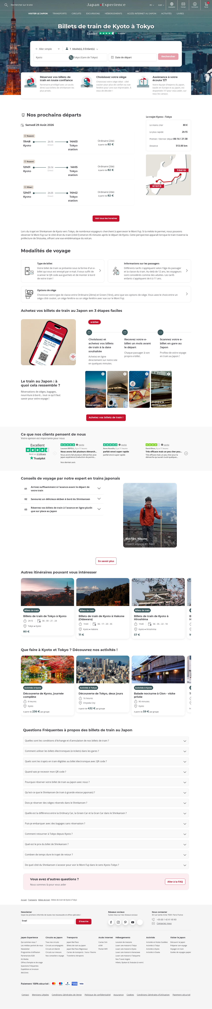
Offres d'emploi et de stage (32, 962)
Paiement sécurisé (181, 994)
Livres (180, 14)
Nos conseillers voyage (55, 956)
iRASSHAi (24, 973)
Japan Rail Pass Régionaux (77, 949)
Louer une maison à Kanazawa (128, 952)
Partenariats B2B (28, 956)
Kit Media (24, 959)
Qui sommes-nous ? (29, 942)
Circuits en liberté (53, 949)
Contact (25, 994)
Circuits (76, 14)
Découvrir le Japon (177, 942)
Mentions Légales (40, 994)
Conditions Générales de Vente (67, 994)
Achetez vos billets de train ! (106, 417)
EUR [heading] (160, 5)
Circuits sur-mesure (53, 952)
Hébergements (113, 14)
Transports (60, 14)
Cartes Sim (103, 942)
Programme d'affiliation (30, 952)
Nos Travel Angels (123, 959)
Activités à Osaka (153, 952)
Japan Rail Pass (73, 942)
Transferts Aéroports (75, 956)
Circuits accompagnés (54, 945)
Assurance (118, 994)
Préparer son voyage (178, 945)
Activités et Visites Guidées (157, 942)
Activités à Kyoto (32, 687)
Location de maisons (124, 942)
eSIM (101, 945)
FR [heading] (151, 5)
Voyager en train (177, 949)
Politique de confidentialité (98, 994)
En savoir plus (106, 561)
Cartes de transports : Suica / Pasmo (81, 952)
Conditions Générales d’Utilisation (153, 994)
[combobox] (47, 49)
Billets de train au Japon (76, 945)
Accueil (24, 900)
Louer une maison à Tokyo (126, 945)
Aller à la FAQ (175, 881)
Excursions (93, 14)
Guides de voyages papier (180, 952)
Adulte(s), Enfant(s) (82, 48)
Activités (166, 14)
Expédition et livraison (30, 969)
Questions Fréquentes (30, 966)
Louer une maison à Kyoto (126, 949)
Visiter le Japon (38, 14)
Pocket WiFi (103, 949)
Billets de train (31, 610)
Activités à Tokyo (88, 687)
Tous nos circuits (52, 942)
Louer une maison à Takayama (128, 956)
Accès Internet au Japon (141, 14)
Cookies (130, 994)
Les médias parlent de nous (32, 945)
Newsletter (25, 949)
